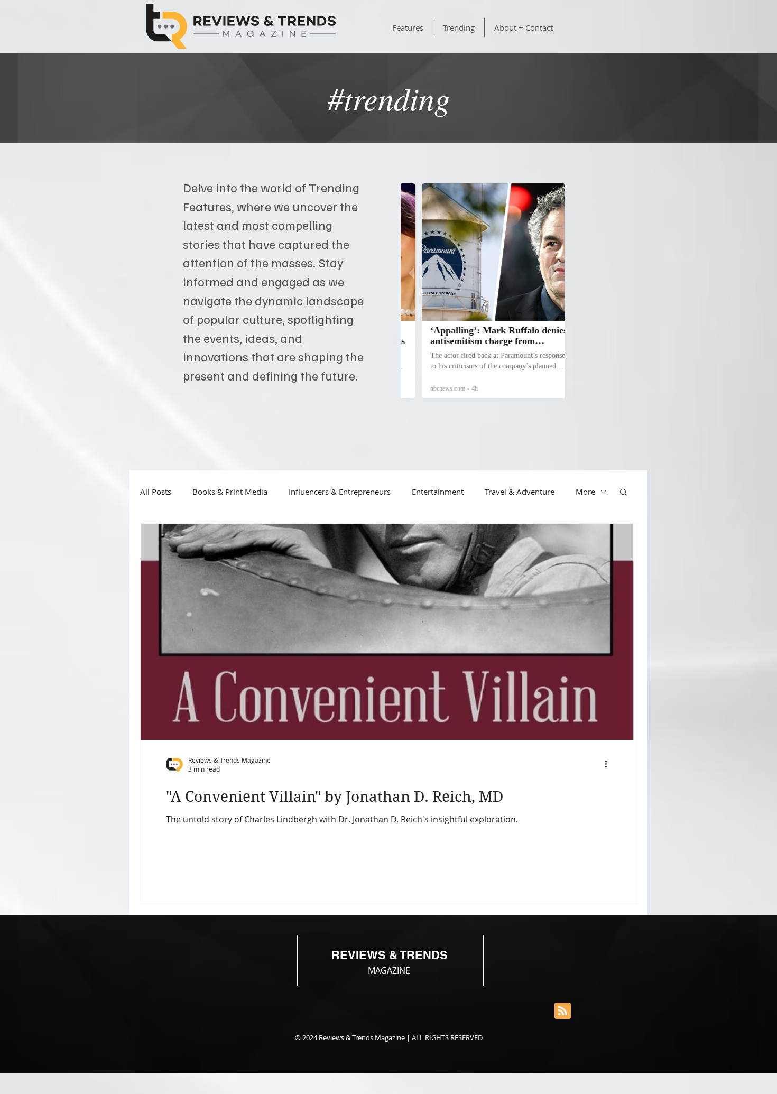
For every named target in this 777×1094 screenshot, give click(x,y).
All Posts (155, 491)
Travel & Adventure (519, 491)
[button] (623, 492)
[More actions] (609, 764)
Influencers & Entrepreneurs (340, 491)
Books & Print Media (229, 491)
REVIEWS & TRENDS (389, 955)
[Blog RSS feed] (562, 1011)
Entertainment (438, 491)
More (585, 491)
